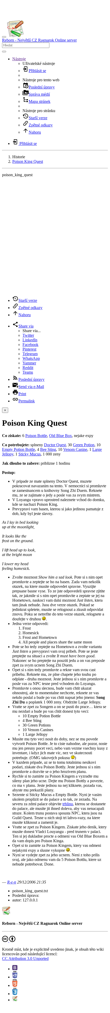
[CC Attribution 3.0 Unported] (8, 940)
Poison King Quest (27, 161)
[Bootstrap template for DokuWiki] (14, 969)
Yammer (29, 363)
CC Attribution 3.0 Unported (25, 958)
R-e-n (11, 882)
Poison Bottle (36, 435)
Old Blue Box (60, 435)
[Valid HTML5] (14, 985)
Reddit (28, 367)
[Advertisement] (55, 236)
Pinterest (29, 349)
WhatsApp (31, 358)
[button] (19, 59)
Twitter (28, 335)
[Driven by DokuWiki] (14, 1000)
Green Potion (83, 445)
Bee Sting (48, 449)
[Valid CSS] (14, 993)
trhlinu (67, 804)
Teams (28, 372)
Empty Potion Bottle (18, 449)
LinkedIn (30, 340)
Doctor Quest (55, 445)
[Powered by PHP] (14, 977)
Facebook (30, 344)
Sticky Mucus (29, 454)
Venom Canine (75, 449)
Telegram (30, 354)
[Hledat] (4, 51)
